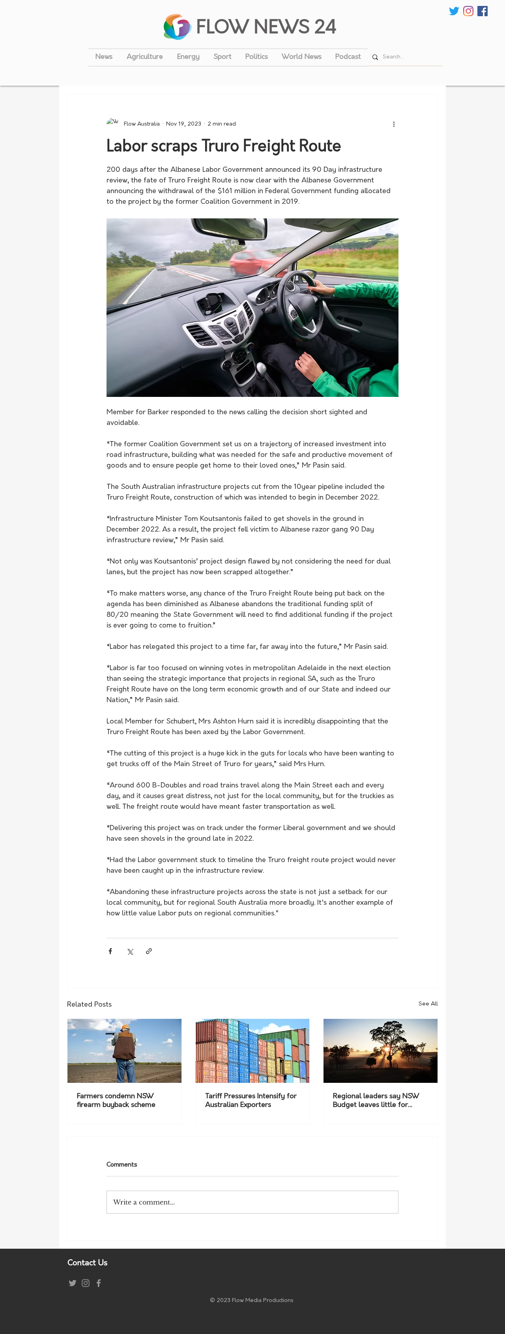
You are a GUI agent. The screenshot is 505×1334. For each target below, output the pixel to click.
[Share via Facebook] (110, 951)
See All (428, 1004)
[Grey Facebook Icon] (99, 1283)
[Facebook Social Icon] (482, 11)
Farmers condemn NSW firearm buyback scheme (116, 1101)
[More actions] (393, 124)
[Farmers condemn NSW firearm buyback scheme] (124, 1051)
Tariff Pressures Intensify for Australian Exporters (251, 1101)
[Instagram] (468, 11)
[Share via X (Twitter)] (129, 951)
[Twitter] (454, 11)
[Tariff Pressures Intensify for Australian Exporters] (253, 1051)
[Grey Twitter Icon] (72, 1283)
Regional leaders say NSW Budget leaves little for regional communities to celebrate (376, 1101)
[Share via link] (149, 951)
